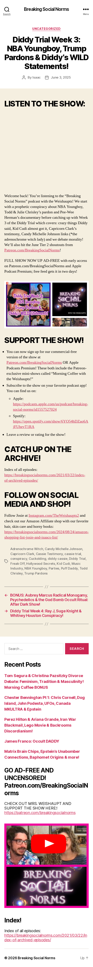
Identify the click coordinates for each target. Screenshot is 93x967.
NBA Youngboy (35, 568)
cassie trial (72, 554)
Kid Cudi (63, 564)
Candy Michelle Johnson (63, 549)
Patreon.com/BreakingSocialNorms (32, 250)
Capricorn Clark (22, 554)
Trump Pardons (36, 573)
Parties (54, 568)
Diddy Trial (77, 559)
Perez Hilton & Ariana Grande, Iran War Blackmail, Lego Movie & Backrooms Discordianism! (40, 725)
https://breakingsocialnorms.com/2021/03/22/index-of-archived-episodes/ (45, 937)
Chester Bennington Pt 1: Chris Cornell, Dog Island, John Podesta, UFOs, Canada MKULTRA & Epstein (44, 703)
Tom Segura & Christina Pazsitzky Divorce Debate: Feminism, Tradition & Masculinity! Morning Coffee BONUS (44, 681)
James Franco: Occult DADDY (31, 741)
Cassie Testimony (49, 554)
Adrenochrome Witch (26, 549)
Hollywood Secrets (40, 564)
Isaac (36, 77)
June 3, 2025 (61, 77)
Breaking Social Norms (46, 9)
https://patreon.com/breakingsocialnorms (39, 812)
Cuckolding (37, 559)
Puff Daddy (69, 568)
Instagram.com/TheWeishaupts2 (54, 515)
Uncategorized (46, 29)
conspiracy (18, 559)
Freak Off (17, 564)
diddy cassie (57, 559)
